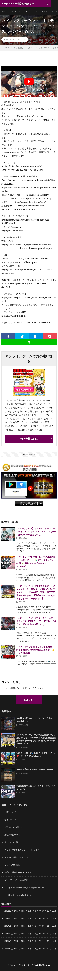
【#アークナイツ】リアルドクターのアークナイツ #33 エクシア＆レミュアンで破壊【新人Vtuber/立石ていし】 (36, 532)
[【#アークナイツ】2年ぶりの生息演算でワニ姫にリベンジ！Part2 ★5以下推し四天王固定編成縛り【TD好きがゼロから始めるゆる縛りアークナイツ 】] (8, 740)
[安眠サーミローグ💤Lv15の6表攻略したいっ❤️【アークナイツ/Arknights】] (8, 758)
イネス (44, 11)
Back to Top (29, 700)
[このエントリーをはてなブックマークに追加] (36, 336)
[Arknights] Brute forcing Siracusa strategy (34, 769)
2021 (6, 949)
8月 (36, 911)
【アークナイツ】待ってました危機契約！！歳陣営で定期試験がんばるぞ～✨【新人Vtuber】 (35, 650)
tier (26, 11)
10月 (44, 918)
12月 (54, 918)
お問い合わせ (10, 812)
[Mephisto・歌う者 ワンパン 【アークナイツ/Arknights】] (8, 723)
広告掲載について (12, 835)
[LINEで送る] (29, 342)
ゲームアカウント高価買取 (16, 880)
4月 (22, 911)
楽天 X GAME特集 (12, 865)
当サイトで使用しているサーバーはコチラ (22, 850)
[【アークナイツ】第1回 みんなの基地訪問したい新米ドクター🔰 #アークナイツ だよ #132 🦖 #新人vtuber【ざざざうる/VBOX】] (8, 562)
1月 (11, 911)
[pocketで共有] (50, 336)
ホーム (4, 11)
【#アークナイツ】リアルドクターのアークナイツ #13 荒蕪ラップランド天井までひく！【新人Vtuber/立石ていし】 (36, 621)
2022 (6, 941)
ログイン (26, 688)
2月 (15, 911)
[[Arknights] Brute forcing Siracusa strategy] (8, 775)
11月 (49, 918)
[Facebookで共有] (8, 336)
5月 (26, 911)
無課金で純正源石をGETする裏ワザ (19, 873)
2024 (6, 926)
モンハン (21, 39)
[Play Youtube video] (29, 81)
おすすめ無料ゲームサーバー (17, 857)
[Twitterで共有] (22, 336)
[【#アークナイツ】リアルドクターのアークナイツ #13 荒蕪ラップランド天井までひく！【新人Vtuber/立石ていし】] (8, 623)
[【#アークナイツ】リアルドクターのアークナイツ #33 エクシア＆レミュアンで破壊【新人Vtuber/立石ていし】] (8, 534)
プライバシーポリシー (14, 827)
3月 (18, 911)
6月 (29, 911)
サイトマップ (10, 820)
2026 (6, 911)
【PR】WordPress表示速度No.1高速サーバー (24, 888)
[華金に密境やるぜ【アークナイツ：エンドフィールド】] (8, 791)
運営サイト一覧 (11, 842)
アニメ (34, 11)
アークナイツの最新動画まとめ (37, 965)
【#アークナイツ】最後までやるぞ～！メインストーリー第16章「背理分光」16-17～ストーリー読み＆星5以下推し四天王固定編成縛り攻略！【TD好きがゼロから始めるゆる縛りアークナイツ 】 (35, 592)
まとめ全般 (15, 11)
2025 (6, 918)
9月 (40, 918)
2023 (6, 934)
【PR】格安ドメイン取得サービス (19, 895)
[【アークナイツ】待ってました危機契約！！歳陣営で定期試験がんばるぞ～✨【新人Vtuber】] (8, 652)
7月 (33, 911)
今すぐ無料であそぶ (29, 439)
